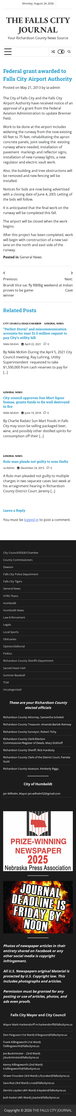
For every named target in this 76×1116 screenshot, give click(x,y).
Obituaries (9, 639)
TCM (6, 682)
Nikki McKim (11, 344)
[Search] (69, 52)
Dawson (8, 567)
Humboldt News (13, 610)
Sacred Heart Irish (14, 668)
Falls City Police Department (20, 574)
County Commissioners (18, 560)
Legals (7, 624)
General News (31, 257)
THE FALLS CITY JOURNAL (38, 25)
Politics (7, 653)
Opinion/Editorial (14, 646)
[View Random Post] (53, 52)
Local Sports (11, 632)
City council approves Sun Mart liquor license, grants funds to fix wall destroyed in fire (36, 402)
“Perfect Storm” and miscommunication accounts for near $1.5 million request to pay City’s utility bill (35, 333)
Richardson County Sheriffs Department (28, 661)
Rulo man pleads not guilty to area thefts (35, 461)
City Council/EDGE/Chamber (22, 324)
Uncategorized (12, 689)
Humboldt (9, 603)
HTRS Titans (10, 596)
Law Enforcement (14, 617)
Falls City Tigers (12, 581)
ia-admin (53, 87)
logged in (31, 519)
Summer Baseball (14, 675)
